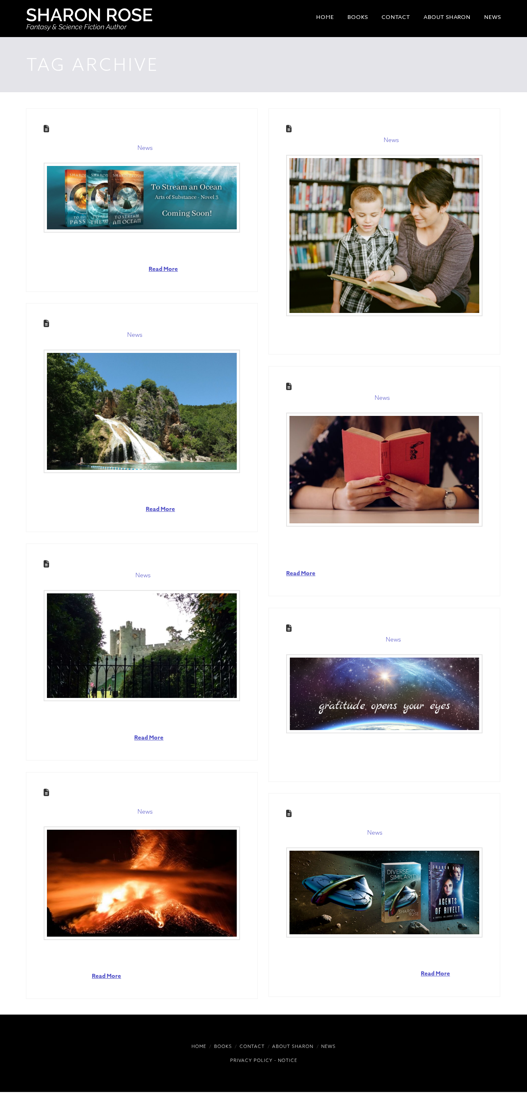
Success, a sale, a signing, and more (130, 564)
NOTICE (287, 1060)
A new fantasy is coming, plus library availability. (128, 132)
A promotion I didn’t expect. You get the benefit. (376, 817)
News (145, 148)
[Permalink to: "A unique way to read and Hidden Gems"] (384, 469)
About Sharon (292, 1046)
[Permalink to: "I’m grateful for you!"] (384, 694)
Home (198, 1046)
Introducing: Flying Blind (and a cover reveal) (131, 796)
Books (223, 1046)
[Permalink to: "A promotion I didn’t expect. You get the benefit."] (384, 892)
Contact (252, 1046)
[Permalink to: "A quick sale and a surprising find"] (142, 411)
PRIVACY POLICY (251, 1060)
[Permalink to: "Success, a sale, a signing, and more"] (142, 645)
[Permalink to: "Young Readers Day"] (384, 235)
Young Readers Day (336, 128)
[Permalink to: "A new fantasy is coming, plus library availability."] (142, 197)
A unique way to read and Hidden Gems (377, 386)
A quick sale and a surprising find (126, 323)
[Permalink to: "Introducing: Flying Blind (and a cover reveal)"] (142, 883)
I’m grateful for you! (341, 628)
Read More (163, 269)
